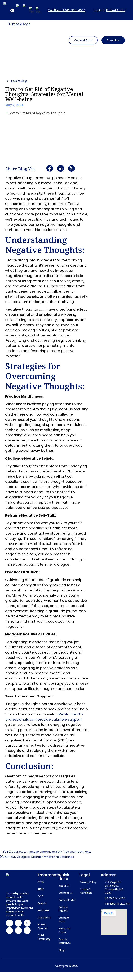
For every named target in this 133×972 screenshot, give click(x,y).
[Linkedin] (18, 923)
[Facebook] (9, 923)
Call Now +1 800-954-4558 (66, 10)
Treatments (48, 875)
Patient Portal (115, 10)
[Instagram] (9, 930)
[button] (49, 40)
